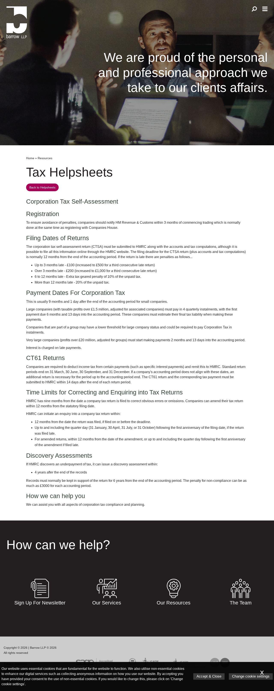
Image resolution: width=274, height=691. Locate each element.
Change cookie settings (251, 676)
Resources (45, 158)
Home (30, 158)
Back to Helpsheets (42, 187)
